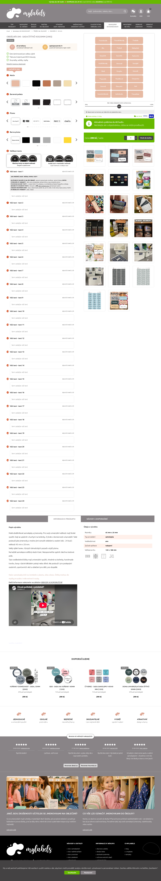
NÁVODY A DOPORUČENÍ (51, 582)
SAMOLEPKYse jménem (23, 26)
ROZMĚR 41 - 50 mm (56, 31)
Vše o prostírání (73, 854)
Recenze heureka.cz (88, 765)
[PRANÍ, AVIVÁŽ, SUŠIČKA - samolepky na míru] (94, 276)
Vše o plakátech (73, 857)
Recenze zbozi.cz (71, 765)
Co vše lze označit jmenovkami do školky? (108, 813)
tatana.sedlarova (84, 748)
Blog (127, 849)
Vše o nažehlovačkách (74, 851)
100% (119, 106)
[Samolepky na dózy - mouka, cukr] (143, 228)
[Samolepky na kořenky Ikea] (94, 228)
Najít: (90, 11)
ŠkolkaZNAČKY (33, 26)
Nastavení (88, 873)
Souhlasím (72, 873)
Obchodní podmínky (103, 854)
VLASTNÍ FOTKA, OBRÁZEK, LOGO (96, 26)
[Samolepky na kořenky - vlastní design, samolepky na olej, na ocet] (119, 228)
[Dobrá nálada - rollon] (94, 204)
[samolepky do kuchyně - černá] (94, 180)
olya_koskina (143, 748)
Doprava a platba (102, 849)
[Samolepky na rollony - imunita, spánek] (119, 204)
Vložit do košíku (146, 138)
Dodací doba (101, 851)
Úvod (8, 31)
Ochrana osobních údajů (104, 857)
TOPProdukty (12, 26)
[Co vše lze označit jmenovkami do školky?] (118, 792)
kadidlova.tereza (55, 748)
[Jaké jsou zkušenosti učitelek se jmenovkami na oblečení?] (42, 792)
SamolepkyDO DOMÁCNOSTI (112, 26)
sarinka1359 (114, 748)
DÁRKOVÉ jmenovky (139, 26)
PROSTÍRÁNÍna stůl (127, 26)
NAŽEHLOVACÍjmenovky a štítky (78, 26)
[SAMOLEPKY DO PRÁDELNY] (143, 252)
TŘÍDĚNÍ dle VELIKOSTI (40, 31)
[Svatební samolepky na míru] (94, 252)
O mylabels (129, 851)
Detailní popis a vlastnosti (16, 64)
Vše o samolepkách (74, 849)
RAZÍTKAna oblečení (44, 26)
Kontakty (128, 854)
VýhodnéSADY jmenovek (59, 26)
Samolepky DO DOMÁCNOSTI (21, 31)
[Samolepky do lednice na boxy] (143, 180)
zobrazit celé (11, 830)
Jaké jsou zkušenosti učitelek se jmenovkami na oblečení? (42, 813)
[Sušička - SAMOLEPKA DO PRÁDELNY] (119, 252)
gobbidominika (25, 748)
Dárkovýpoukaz (149, 26)
